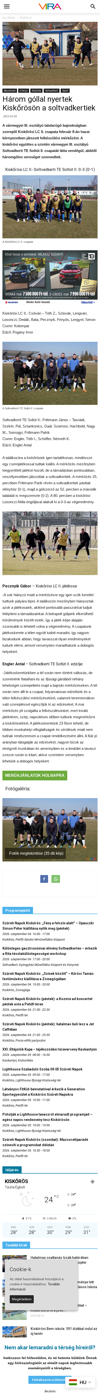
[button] (93, 6)
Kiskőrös (36, 90)
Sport (65, 90)
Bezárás (50, 1391)
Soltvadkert (51, 90)
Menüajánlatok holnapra (35, 775)
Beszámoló (10, 90)
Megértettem (22, 1299)
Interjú (24, 90)
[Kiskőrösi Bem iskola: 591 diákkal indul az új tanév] (14, 1334)
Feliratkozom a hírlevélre (50, 1380)
